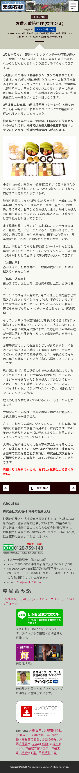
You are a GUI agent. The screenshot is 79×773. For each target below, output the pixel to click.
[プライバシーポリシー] (47, 599)
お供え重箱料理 (41, 36)
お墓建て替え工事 (37, 748)
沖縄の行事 (57, 36)
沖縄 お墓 (35, 730)
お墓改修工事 (41, 735)
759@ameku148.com (29, 582)
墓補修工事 (28, 752)
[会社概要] (10, 599)
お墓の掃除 (49, 739)
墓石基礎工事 (47, 752)
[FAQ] (24, 599)
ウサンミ (27, 36)
